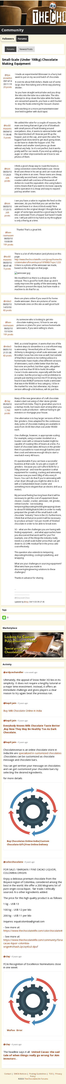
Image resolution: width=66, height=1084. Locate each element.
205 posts (7, 179)
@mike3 (7, 301)
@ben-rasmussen (8, 234)
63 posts (7, 310)
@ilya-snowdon (7, 76)
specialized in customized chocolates (40, 753)
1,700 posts (7, 412)
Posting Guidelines (38, 1073)
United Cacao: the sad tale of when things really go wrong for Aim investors (31, 1055)
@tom (7, 168)
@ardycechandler (13, 672)
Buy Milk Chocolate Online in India (22, 710)
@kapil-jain (9, 703)
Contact (8, 1073)
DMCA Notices (20, 1073)
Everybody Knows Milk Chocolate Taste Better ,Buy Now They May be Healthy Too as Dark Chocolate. (31, 729)
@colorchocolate (13, 861)
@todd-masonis (7, 127)
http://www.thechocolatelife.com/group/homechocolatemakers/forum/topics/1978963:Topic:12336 (38, 262)
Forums (10, 49)
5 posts (7, 137)
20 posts (7, 87)
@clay (7, 401)
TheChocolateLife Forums (36, 1078)
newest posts (26, 49)
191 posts (8, 244)
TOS (51, 1073)
